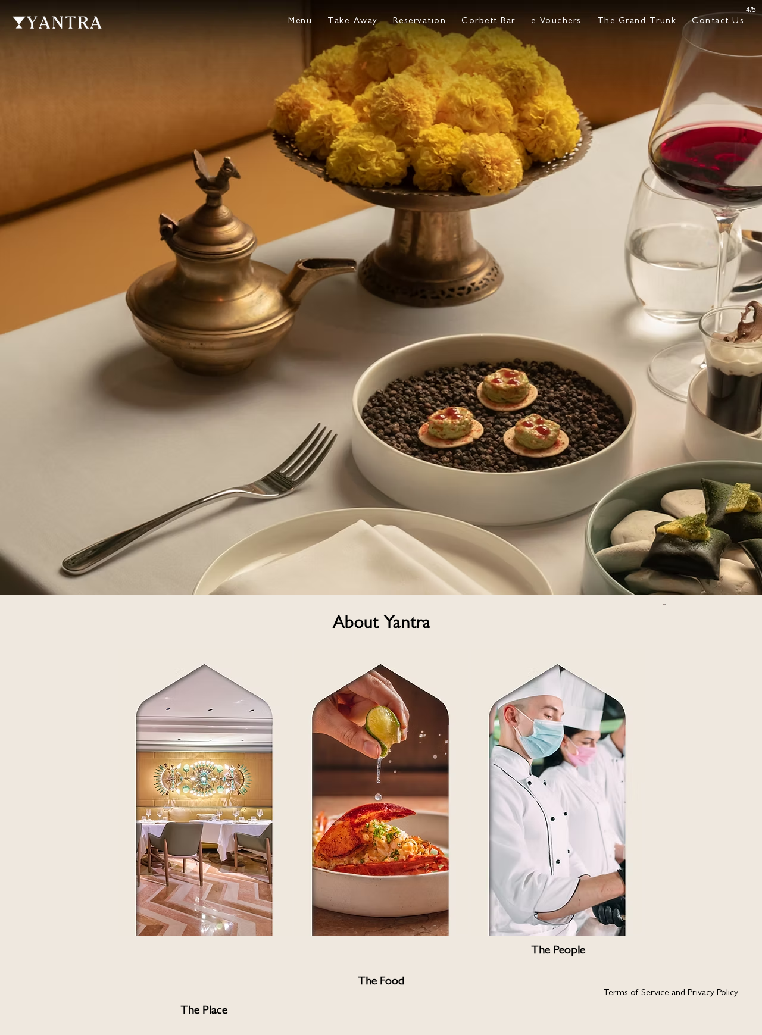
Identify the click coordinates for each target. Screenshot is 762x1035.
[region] (204, 837)
